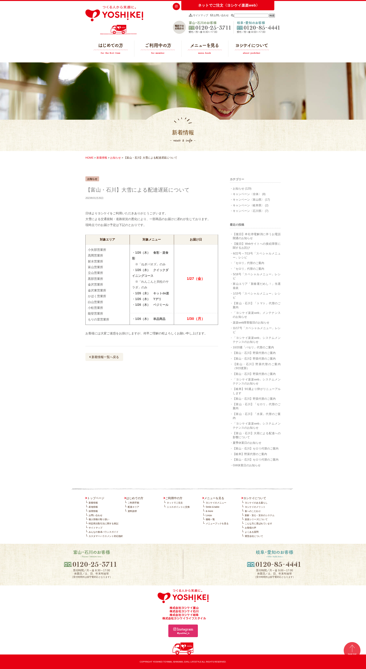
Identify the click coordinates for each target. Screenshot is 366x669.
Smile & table (212, 507)
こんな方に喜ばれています (258, 523)
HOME (89, 157)
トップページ (95, 498)
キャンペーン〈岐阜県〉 (248, 205)
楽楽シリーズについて (256, 519)
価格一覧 (210, 519)
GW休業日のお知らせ (247, 465)
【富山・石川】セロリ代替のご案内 (256, 448)
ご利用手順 (133, 502)
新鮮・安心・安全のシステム (259, 515)
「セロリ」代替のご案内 (248, 263)
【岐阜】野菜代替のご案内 (250, 454)
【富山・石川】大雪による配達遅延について (137, 190)
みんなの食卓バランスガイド (103, 532)
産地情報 (93, 507)
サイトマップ (200, 15)
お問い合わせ (221, 15)
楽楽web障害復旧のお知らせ (251, 322)
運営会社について (254, 536)
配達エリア (133, 507)
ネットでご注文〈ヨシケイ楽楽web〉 (229, 5)
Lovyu (209, 515)
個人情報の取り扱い (99, 519)
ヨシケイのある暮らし (256, 502)
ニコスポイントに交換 (178, 507)
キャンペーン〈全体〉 (247, 194)
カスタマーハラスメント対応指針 (106, 536)
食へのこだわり (253, 511)
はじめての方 (110, 49)
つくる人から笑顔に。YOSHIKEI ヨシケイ (114, 20)
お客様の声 (250, 527)
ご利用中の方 (157, 49)
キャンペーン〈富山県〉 (248, 199)
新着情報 (101, 157)
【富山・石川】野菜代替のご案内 (254, 352)
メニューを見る (204, 49)
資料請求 (132, 511)
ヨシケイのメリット (255, 507)
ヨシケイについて (251, 49)
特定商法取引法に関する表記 (103, 523)
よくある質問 (251, 532)
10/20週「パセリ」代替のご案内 (253, 347)
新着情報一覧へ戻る (105, 357)
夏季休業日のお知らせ (247, 442)
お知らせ (115, 157)
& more (209, 511)
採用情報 (93, 511)
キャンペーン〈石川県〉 (248, 210)
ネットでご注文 (175, 502)
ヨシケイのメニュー (216, 502)
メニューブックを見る (217, 523)
